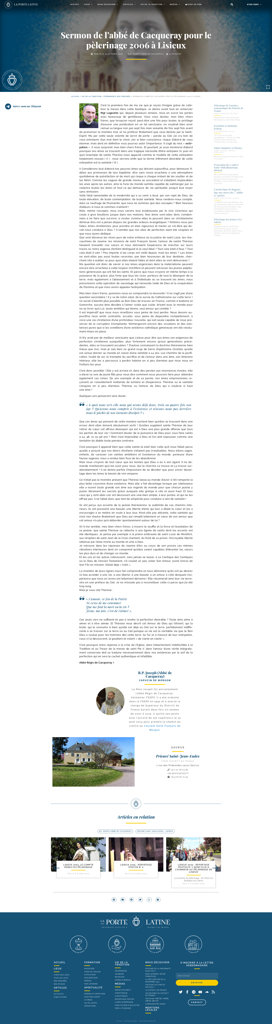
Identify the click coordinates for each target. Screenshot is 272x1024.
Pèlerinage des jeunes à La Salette (228, 221)
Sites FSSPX (253, 5)
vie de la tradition (122, 963)
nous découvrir (157, 962)
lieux (58, 968)
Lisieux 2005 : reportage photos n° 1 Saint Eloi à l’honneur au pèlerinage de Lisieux (193, 868)
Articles (128, 4)
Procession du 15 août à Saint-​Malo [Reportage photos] (226, 167)
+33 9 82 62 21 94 (179, 777)
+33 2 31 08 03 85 (179, 770)
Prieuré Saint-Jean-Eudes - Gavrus (155, 831)
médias (120, 983)
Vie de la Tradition (151, 4)
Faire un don (194, 4)
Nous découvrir (106, 4)
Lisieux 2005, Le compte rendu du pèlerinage (78, 866)
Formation (92, 962)
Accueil (74, 4)
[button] (232, 4)
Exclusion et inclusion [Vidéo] (225, 127)
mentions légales (152, 1008)
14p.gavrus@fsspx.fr (178, 773)
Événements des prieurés (117, 96)
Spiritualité (93, 987)
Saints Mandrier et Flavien (228, 147)
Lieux (87, 4)
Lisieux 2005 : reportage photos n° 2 (136, 866)
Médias (174, 4)
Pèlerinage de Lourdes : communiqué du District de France (228, 108)
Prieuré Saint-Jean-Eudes (177, 756)
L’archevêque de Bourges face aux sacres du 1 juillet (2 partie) (228, 192)
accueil (75, 96)
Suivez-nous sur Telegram (27, 106)
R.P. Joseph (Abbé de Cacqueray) (146, 54)
